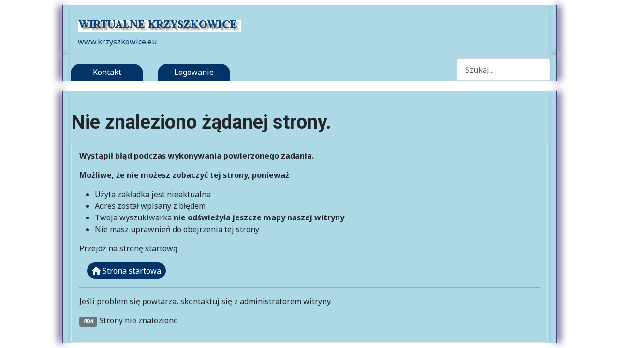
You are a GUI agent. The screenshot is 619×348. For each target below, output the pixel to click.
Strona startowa (131, 270)
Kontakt (107, 72)
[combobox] (504, 69)
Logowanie (194, 72)
